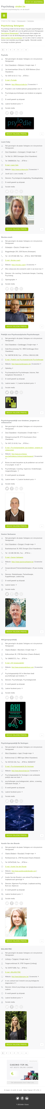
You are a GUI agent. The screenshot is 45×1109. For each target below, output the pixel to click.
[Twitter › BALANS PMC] (7, 1007)
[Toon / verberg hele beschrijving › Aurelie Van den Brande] (24, 878)
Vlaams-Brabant (10, 650)
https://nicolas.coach (19, 265)
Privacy (27, 1104)
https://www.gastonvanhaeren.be (22, 562)
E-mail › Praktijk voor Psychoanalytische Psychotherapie (24, 360)
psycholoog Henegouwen (10, 33)
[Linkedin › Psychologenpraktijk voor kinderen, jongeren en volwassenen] (16, 488)
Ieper (20, 753)
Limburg (7, 959)
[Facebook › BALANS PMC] (12, 1007)
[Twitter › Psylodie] (7, 113)
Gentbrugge (22, 345)
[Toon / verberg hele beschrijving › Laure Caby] (24, 174)
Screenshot (33, 84)
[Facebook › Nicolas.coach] (12, 289)
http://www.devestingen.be (20, 771)
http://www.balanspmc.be (20, 976)
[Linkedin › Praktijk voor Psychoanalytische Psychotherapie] (16, 392)
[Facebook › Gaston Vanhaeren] (12, 594)
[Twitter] (18, 1098)
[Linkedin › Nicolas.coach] (16, 289)
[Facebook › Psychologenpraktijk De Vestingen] (12, 801)
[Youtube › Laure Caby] (21, 191)
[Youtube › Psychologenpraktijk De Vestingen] (21, 801)
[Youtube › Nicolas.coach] (21, 289)
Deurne (16, 247)
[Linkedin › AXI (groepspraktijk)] (16, 697)
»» (26, 50)
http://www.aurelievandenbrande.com (24, 871)
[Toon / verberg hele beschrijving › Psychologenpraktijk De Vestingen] (24, 776)
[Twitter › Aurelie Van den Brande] (7, 903)
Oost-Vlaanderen (10, 65)
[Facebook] (22, 1098)
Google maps (30, 65)
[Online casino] (22, 1061)
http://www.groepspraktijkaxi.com (23, 667)
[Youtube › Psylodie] (21, 113)
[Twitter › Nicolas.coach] (7, 289)
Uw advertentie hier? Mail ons (22, 1082)
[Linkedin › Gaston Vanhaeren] (16, 594)
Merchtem (21, 650)
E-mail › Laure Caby (11, 165)
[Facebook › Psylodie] (12, 113)
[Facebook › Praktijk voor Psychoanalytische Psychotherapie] (12, 392)
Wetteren (21, 65)
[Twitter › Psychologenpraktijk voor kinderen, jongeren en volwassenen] (7, 488)
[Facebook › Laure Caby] (12, 191)
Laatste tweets (11, 383)
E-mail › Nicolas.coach (12, 260)
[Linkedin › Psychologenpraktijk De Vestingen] (16, 801)
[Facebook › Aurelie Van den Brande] (12, 903)
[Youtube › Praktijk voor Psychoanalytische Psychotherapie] (21, 392)
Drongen (21, 544)
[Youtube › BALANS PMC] (21, 1007)
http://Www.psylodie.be (19, 84)
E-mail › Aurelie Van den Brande (15, 866)
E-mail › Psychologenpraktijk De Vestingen (19, 766)
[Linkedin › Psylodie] (16, 113)
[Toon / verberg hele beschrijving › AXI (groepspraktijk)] (24, 674)
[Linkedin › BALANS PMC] (16, 1007)
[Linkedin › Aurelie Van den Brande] (16, 903)
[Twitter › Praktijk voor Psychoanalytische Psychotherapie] (7, 392)
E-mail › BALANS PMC (13, 972)
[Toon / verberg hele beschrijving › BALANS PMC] (24, 982)
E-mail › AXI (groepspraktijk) (14, 663)
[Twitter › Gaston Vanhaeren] (7, 594)
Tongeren (15, 959)
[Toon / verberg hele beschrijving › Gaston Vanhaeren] (24, 569)
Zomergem (21, 152)
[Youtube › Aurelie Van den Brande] (21, 903)
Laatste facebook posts (14, 104)
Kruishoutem (22, 433)
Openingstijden (11, 280)
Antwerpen (8, 247)
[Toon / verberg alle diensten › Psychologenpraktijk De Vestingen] (24, 782)
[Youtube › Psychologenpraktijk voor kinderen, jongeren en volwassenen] (21, 488)
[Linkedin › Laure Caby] (16, 191)
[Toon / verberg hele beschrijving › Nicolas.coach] (24, 269)
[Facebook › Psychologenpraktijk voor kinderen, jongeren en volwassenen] (12, 488)
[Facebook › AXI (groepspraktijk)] (12, 697)
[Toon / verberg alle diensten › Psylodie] (24, 94)
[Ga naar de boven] (42, 134)
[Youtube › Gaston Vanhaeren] (21, 594)
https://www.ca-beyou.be (20, 169)
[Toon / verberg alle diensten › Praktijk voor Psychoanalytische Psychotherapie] (24, 373)
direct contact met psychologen (11, 38)
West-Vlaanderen (11, 753)
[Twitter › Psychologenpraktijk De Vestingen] (7, 801)
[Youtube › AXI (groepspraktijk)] (21, 697)
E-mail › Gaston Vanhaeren (14, 557)
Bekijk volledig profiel (17, 134)
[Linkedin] (27, 1098)
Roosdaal (21, 853)
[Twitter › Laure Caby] (7, 191)
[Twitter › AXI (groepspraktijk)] (7, 697)
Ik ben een (34, 2)
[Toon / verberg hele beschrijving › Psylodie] (24, 89)
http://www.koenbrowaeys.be (21, 364)
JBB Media (21, 1104)
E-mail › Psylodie (11, 80)
